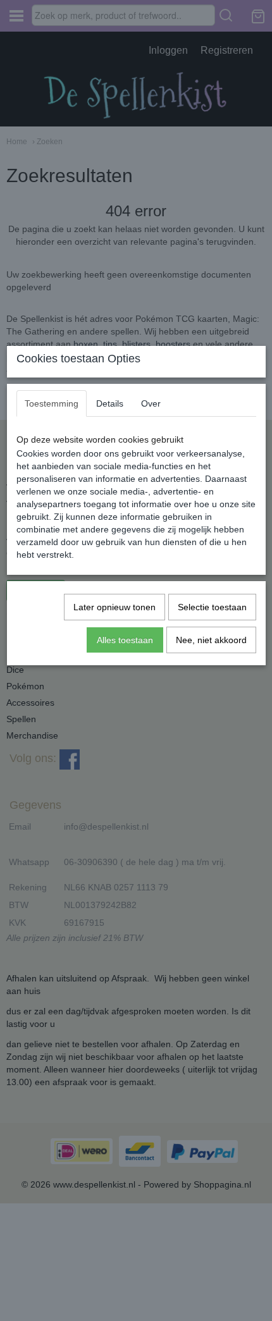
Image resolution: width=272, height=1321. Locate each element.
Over (151, 403)
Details (109, 403)
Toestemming (51, 403)
